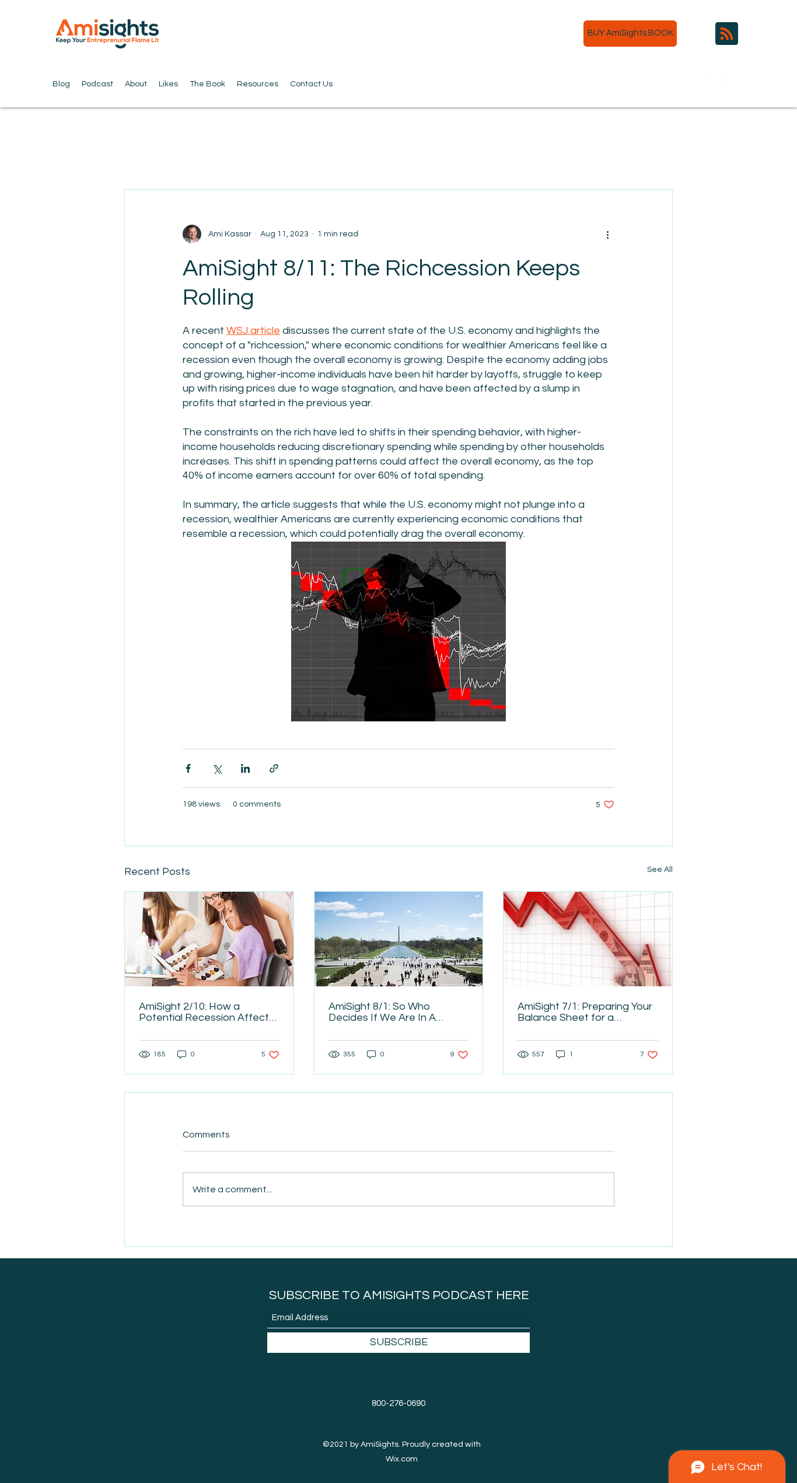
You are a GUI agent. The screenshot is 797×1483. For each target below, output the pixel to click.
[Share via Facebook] (188, 768)
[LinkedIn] (744, 81)
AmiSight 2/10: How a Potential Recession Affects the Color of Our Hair (206, 1012)
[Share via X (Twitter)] (216, 768)
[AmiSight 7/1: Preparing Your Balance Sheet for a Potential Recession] (588, 939)
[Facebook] (727, 81)
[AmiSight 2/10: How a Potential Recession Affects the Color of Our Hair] (209, 939)
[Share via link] (273, 768)
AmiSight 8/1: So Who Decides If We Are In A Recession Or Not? (382, 1012)
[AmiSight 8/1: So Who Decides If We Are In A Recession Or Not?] (398, 939)
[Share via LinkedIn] (245, 768)
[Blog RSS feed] (726, 34)
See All (660, 870)
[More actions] (607, 234)
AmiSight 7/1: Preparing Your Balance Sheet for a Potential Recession (585, 1012)
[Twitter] (709, 81)
